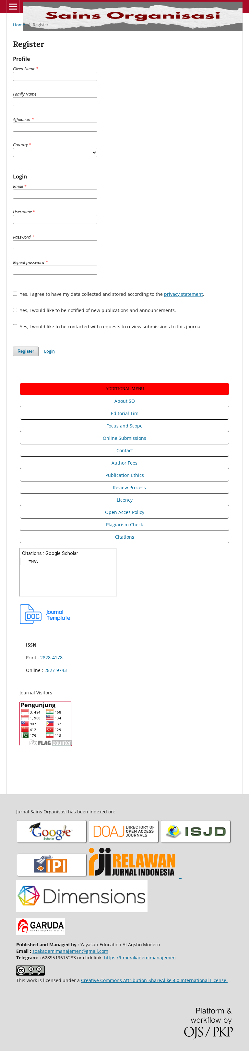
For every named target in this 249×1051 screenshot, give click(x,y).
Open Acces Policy (124, 512)
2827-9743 (55, 670)
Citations (124, 537)
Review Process (129, 487)
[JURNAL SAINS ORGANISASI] (52, 843)
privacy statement (183, 294)
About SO (124, 401)
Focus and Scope (124, 426)
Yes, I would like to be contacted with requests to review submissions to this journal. (110, 326)
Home (19, 25)
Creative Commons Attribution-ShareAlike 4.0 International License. (154, 980)
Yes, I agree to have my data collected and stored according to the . (111, 294)
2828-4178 (51, 657)
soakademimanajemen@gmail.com (70, 951)
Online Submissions (124, 438)
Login (49, 351)
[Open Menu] (12, 6)
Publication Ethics (124, 475)
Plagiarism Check (124, 524)
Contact (124, 450)
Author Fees (124, 463)
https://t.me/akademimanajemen (140, 957)
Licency (125, 500)
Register (26, 351)
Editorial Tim (124, 413)
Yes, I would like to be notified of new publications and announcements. (97, 310)
